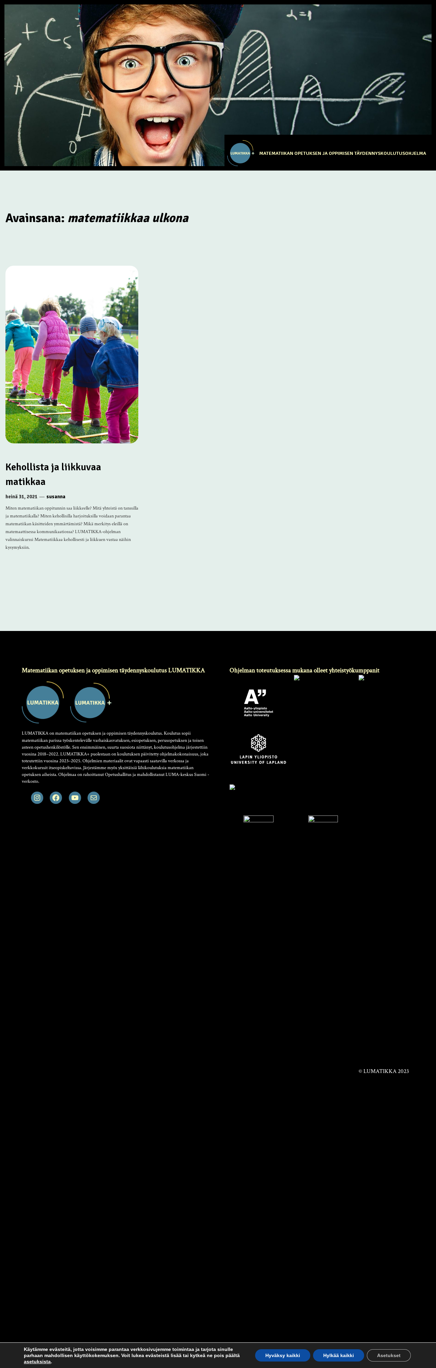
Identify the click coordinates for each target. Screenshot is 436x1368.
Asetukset (389, 1355)
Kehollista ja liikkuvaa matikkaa (53, 474)
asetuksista (37, 1361)
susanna (55, 497)
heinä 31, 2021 (21, 497)
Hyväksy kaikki (282, 1355)
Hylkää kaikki (338, 1355)
